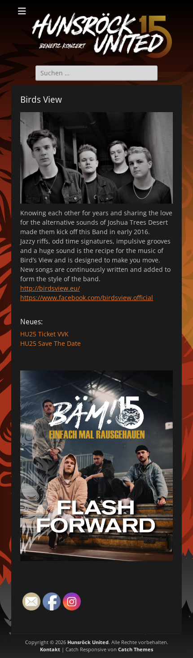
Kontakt (50, 649)
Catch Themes (135, 649)
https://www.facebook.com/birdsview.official (86, 297)
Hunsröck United (88, 642)
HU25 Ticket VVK (44, 334)
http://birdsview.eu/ (50, 288)
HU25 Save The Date (50, 343)
